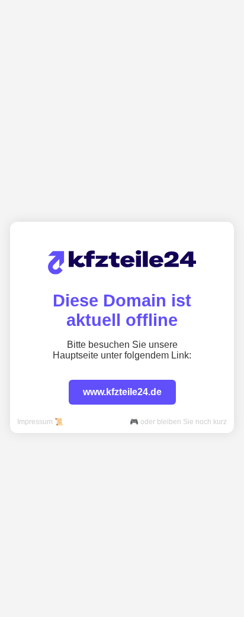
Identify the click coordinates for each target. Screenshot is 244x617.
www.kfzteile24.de (122, 392)
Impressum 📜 (40, 422)
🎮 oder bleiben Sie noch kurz (178, 422)
